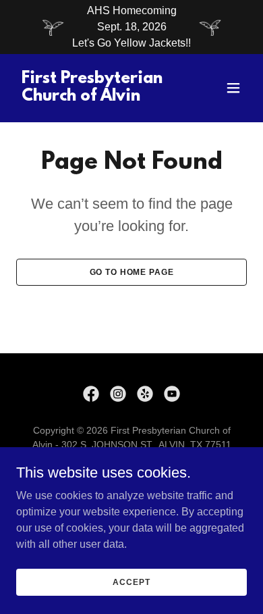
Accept (131, 581)
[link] (97, 97)
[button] (233, 87)
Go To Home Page (132, 272)
